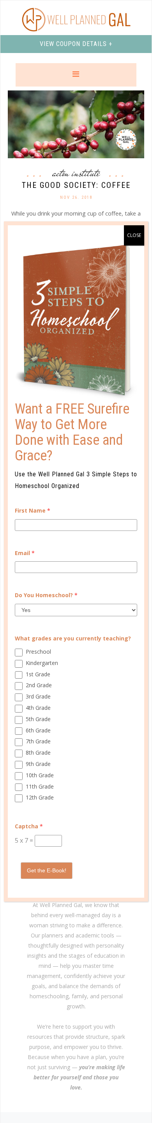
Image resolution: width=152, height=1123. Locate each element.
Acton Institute (76, 173)
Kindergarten (42, 663)
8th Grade (38, 752)
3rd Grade (38, 696)
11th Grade (40, 786)
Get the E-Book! (46, 870)
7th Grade (38, 741)
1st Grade (38, 674)
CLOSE (134, 235)
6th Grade (38, 730)
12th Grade (40, 797)
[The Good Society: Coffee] (76, 123)
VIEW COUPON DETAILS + (76, 44)
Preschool (38, 651)
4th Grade (38, 707)
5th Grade (38, 719)
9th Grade (38, 764)
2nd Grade (39, 685)
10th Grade (40, 775)
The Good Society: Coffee (76, 185)
